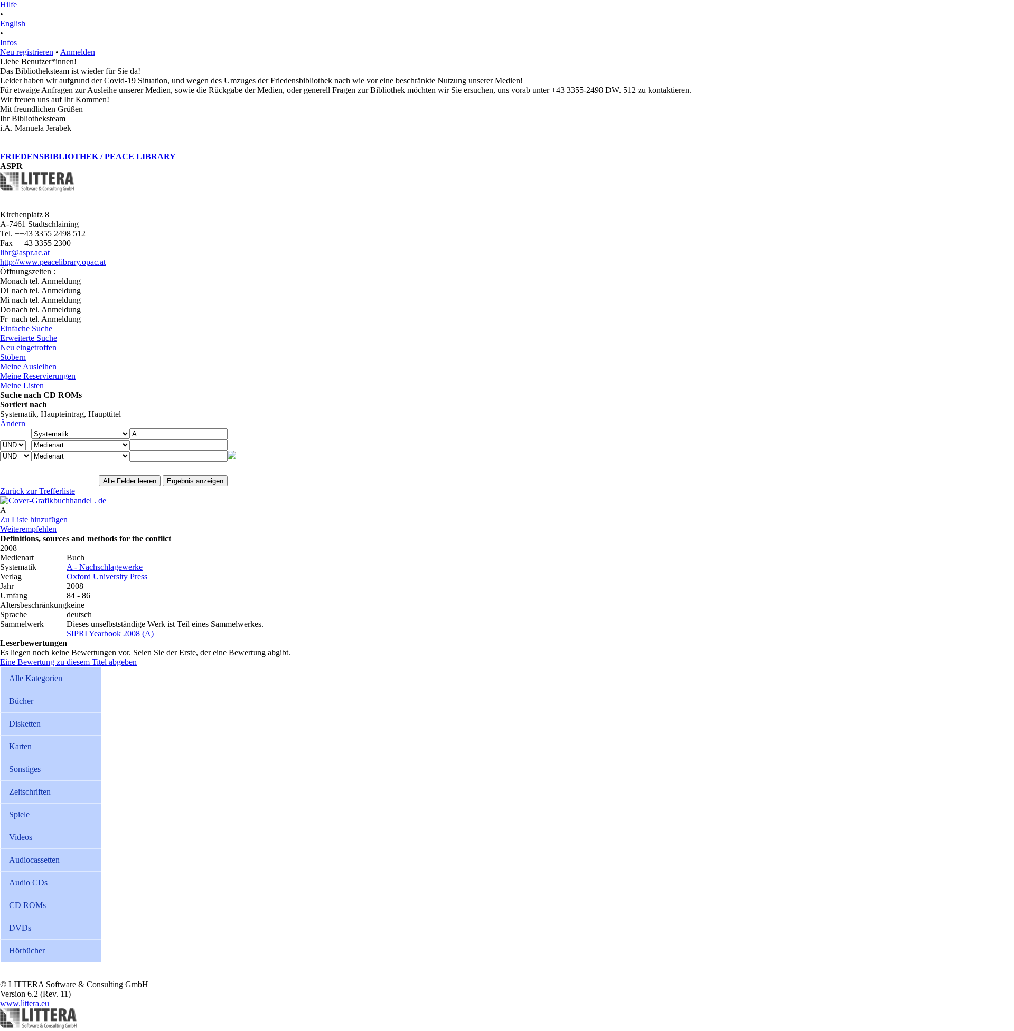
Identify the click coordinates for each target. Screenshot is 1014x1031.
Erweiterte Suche (28, 337)
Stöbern (13, 356)
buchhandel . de (79, 500)
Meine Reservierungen (38, 375)
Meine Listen (22, 385)
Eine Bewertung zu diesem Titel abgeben (68, 661)
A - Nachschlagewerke (105, 566)
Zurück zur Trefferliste (37, 490)
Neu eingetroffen (28, 347)
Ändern (12, 423)
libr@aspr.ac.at (25, 252)
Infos (8, 42)
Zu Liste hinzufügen (34, 519)
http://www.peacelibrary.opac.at (53, 261)
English (12, 23)
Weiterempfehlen (28, 528)
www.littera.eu (24, 1003)
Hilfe (8, 4)
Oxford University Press (107, 576)
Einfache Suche (26, 328)
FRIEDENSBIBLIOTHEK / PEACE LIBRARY (88, 156)
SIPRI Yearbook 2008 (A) (110, 633)
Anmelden (77, 51)
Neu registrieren (26, 51)
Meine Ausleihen (28, 366)
